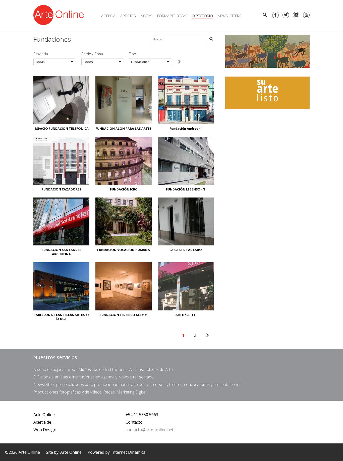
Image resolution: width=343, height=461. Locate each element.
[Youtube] (306, 15)
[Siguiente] (207, 335)
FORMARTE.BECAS (172, 15)
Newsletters (230, 15)
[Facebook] (275, 15)
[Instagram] (296, 15)
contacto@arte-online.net (150, 429)
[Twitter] (285, 15)
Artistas (128, 15)
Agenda (108, 15)
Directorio (202, 15)
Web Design (44, 429)
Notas (146, 15)
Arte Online (44, 414)
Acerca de (42, 422)
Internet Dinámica (128, 452)
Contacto (134, 422)
